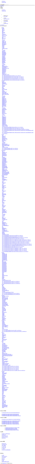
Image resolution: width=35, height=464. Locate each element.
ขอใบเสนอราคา (4, 444)
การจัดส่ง (3, 448)
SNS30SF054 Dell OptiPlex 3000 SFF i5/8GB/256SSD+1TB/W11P (11, 415)
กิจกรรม (3, 458)
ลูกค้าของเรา (4, 457)
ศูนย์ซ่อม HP (4, 434)
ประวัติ (3, 455)
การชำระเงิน (4, 446)
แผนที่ (3, 460)
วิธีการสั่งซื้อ (4, 445)
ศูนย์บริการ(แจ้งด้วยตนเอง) (6, 433)
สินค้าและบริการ (4, 456)
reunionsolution (6, 21)
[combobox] (4, 4)
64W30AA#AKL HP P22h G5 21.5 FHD (11, 428)
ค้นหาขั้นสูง (2, 5)
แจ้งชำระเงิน (4, 447)
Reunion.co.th (4, 463)
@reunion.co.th (6, 23)
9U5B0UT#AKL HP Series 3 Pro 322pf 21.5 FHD (12, 427)
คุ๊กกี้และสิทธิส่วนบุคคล (5, 461)
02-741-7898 (5, 16)
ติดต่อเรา (3, 459)
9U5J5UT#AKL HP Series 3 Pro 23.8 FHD (11, 429)
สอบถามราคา (4, 443)
